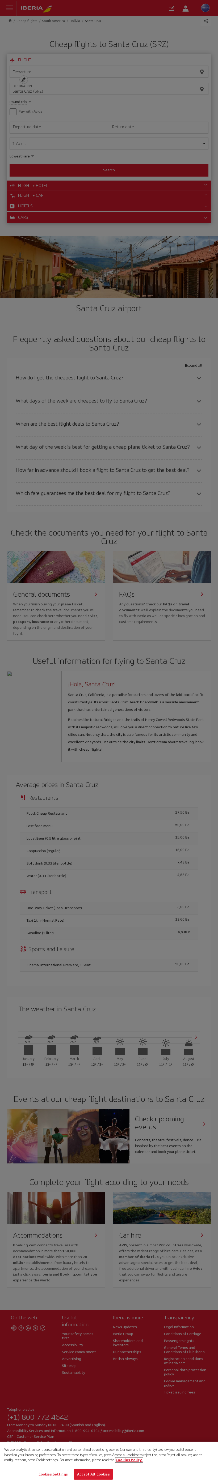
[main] (109, 1463)
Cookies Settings (53, 1474)
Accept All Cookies (93, 1474)
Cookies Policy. (129, 1460)
